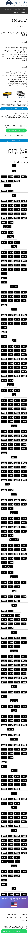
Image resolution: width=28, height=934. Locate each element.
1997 (4, 218)
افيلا (13, 889)
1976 (11, 857)
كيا (8, 32)
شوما (14, 793)
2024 (10, 444)
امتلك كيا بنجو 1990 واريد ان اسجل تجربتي (14, 109)
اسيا (14, 591)
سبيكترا (14, 739)
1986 (11, 849)
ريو (14, 394)
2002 (4, 214)
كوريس (10, 384)
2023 (17, 181)
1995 (11, 363)
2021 (11, 181)
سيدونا (10, 729)
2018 (17, 177)
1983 (4, 849)
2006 (4, 265)
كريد (4, 762)
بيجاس (10, 237)
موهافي (14, 577)
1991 (11, 376)
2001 (11, 214)
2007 (11, 218)
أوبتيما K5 (14, 540)
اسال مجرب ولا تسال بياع (14, 141)
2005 (24, 252)
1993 (24, 376)
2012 (17, 201)
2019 (24, 177)
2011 (17, 214)
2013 (24, 210)
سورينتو (14, 513)
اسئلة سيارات (17, 9)
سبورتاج (14, 651)
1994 (4, 222)
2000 (4, 210)
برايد (14, 605)
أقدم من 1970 (7, 615)
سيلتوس (7, 227)
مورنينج (14, 286)
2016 (11, 210)
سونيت (7, 185)
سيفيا (14, 830)
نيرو (14, 171)
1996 (11, 201)
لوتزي (14, 686)
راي (7, 484)
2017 (4, 181)
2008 (17, 261)
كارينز (14, 711)
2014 (17, 210)
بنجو (14, 340)
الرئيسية (25, 9)
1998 (24, 367)
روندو (4, 278)
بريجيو (14, 807)
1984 (17, 862)
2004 (17, 218)
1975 (24, 844)
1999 (11, 222)
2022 (4, 177)
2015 (24, 201)
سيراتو (14, 426)
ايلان (4, 332)
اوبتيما (14, 457)
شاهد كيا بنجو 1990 (16, 126)
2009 (24, 261)
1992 (24, 350)
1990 (17, 367)
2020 (11, 177)
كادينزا (14, 494)
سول (14, 309)
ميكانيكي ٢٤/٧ (7, 931)
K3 (14, 195)
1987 (4, 844)
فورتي (14, 632)
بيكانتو (14, 247)
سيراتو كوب (7, 567)
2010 (17, 269)
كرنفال (14, 770)
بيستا (14, 866)
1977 (17, 857)
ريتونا (4, 880)
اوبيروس (14, 701)
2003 (24, 218)
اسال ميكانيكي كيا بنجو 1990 (16, 130)
